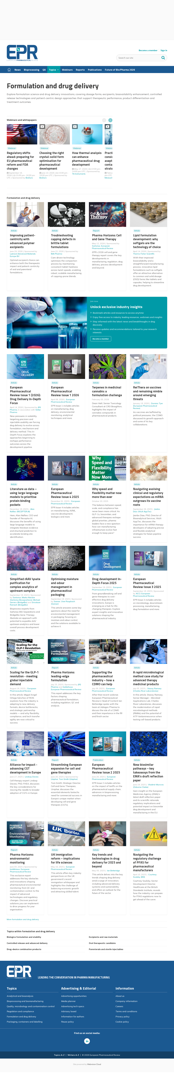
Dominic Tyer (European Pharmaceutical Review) (148, 406)
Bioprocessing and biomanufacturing (25, 1001)
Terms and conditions (126, 1011)
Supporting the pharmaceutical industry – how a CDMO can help (103, 678)
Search (163, 57)
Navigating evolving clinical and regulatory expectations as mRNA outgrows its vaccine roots (148, 496)
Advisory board (68, 1011)
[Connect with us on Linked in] (87, 1041)
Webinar (12, 148)
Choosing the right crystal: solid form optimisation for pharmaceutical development (51, 160)
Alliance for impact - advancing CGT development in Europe (25, 768)
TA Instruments (79, 174)
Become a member (148, 50)
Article (14, 230)
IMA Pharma (56, 254)
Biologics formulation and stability (24, 937)
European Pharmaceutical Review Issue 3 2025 (147, 583)
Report (96, 230)
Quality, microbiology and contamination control (31, 1006)
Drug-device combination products (24, 949)
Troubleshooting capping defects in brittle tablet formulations (63, 241)
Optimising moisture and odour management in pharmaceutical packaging (65, 587)
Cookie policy (122, 1021)
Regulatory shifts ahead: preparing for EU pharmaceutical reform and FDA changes (20, 160)
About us (120, 996)
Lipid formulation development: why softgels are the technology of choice (147, 241)
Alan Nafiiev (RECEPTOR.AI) (22, 510)
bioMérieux (15, 869)
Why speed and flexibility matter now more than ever (107, 492)
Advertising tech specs (72, 1006)
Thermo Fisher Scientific (143, 254)
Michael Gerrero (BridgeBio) (25, 601)
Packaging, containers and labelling (24, 1021)
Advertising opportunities (74, 996)
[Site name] (22, 60)
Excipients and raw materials (103, 937)
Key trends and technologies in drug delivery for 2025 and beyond (106, 860)
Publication (98, 760)
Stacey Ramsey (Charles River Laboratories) (147, 689)
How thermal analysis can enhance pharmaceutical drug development (87, 158)
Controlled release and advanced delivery (27, 943)
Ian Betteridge (113, 870)
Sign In (164, 50)
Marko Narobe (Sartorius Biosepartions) (22, 598)
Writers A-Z (73, 1055)
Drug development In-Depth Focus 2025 (107, 581)
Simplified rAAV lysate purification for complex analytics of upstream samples (25, 585)
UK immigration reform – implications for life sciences (65, 858)
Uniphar (54, 779)
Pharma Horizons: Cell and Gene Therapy (107, 237)
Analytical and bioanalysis (20, 996)
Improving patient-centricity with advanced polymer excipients (22, 241)
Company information (126, 1001)
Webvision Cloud (94, 1064)
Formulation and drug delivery (21, 1016)
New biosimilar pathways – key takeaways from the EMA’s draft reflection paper (148, 772)
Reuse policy (67, 1021)
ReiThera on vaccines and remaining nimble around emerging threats (147, 393)
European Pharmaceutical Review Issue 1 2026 (65, 391)
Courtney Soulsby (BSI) (145, 875)
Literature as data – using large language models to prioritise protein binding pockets (24, 496)
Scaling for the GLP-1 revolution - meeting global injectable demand (24, 678)
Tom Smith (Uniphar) (68, 779)
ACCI (138, 593)
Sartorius (96, 246)
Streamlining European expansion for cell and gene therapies (66, 768)
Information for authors (72, 1016)
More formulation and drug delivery (23, 919)
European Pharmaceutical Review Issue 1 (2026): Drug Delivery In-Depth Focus (25, 395)
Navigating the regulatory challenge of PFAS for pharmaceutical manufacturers (147, 862)
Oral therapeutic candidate (102, 943)
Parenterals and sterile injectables (106, 949)
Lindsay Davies (31, 777)
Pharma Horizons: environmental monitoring (22, 858)
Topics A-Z (59, 1055)
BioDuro (29, 178)
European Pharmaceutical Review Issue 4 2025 (65, 492)
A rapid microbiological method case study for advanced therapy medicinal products (148, 678)
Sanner (57, 601)
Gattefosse (68, 687)
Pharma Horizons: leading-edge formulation (63, 676)
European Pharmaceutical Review (102, 247)
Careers (119, 1006)
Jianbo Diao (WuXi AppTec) (146, 510)
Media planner (68, 1001)
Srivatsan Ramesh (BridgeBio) (25, 603)
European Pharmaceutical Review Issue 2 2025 (106, 768)
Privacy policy (123, 1016)
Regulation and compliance (20, 1011)
